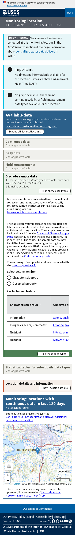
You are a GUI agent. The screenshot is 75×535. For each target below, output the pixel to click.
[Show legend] (68, 471)
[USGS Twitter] (49, 522)
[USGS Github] (57, 522)
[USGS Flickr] (62, 522)
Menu (70, 12)
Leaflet (16, 483)
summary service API (24, 265)
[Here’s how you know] (37, 4)
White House (12, 531)
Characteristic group (25, 278)
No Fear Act (29, 531)
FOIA (41, 531)
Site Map (59, 517)
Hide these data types (55, 191)
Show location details (55, 388)
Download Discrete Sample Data (38, 235)
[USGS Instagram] (70, 522)
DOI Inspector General (58, 527)
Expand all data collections (25, 131)
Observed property (25, 284)
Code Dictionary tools (37, 256)
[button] (37, 451)
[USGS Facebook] (53, 522)
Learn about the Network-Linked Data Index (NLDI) (33, 494)
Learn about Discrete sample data (27, 212)
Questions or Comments (37, 508)
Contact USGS (12, 521)
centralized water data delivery (35, 51)
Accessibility (44, 517)
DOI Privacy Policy (14, 517)
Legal (30, 517)
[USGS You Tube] (66, 522)
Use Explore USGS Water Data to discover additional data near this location (36, 418)
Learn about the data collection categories (31, 126)
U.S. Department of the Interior (22, 527)
